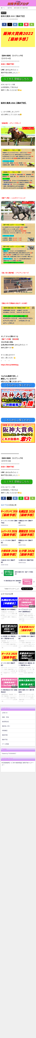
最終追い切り (6, 726)
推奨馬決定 (5, 721)
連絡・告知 (5, 717)
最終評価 (4, 735)
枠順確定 (4, 730)
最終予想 (4, 12)
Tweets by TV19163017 (9, 753)
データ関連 (5, 744)
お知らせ (4, 712)
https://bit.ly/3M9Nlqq (9, 365)
